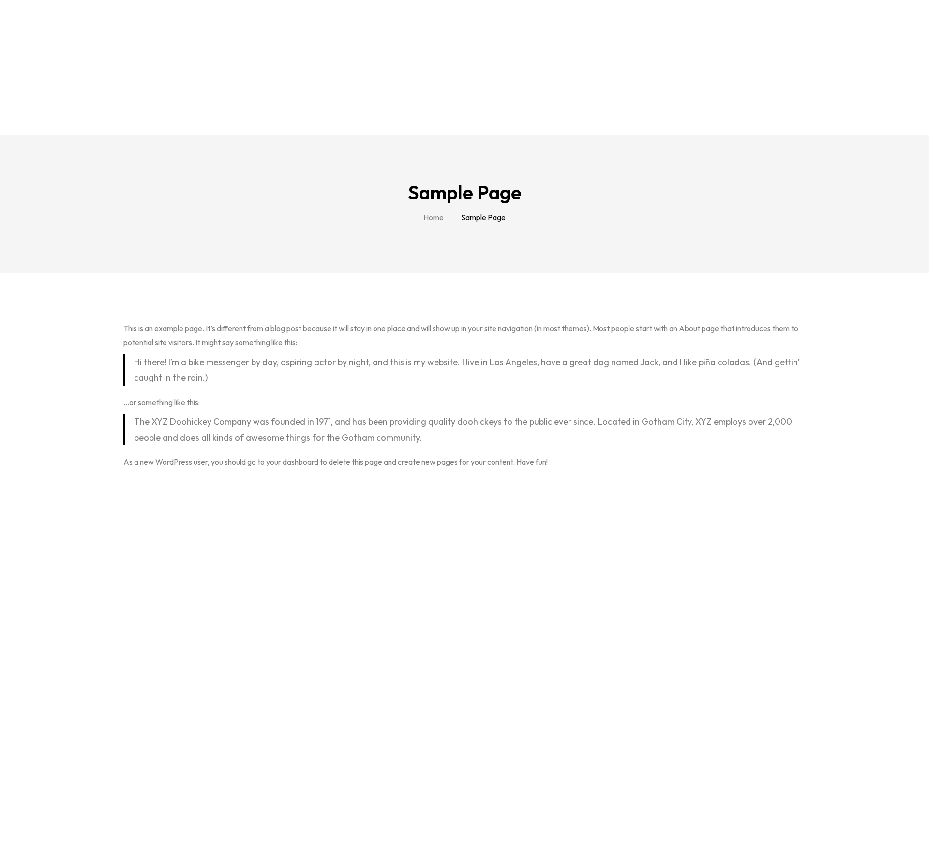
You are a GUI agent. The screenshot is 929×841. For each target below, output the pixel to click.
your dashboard (292, 462)
